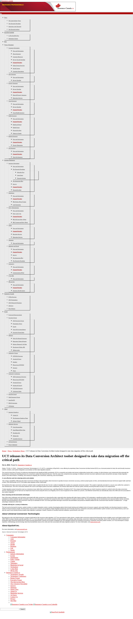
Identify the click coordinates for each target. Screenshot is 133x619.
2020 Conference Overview (19, 376)
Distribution (11, 193)
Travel (12, 542)
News (5, 17)
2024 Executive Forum (18, 320)
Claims (10, 225)
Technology (11, 264)
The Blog (17, 582)
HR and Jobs (12, 281)
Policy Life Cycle (17, 213)
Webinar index (16, 350)
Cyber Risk (11, 275)
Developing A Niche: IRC (19, 347)
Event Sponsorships (17, 427)
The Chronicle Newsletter (15, 23)
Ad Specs (13, 595)
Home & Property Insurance (19, 95)
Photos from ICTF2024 (18, 365)
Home (4, 451)
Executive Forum (13, 317)
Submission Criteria (13, 38)
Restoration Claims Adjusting (20, 341)
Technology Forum (13, 353)
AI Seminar (11, 406)
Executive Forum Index (18, 332)
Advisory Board (16, 421)
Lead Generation (17, 204)
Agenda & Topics (17, 359)
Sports (12, 550)
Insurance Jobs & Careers (19, 290)
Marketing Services (13, 424)
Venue (14, 370)
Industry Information (17, 554)
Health (12, 544)
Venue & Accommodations (19, 329)
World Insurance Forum (14, 397)
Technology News (18, 451)
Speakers (15, 362)
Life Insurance (12, 148)
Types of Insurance (9, 45)
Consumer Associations (18, 71)
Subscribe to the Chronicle (15, 26)
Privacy (12, 599)
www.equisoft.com (22, 529)
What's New (14, 589)
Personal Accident (17, 130)
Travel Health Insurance (18, 112)
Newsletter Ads (16, 433)
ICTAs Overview (13, 297)
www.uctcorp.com (95, 522)
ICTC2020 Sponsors (18, 388)
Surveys (15, 184)
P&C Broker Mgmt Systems (19, 201)
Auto (12, 539)
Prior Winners (12, 308)
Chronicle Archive (21, 178)
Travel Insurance (13, 101)
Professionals (10, 552)
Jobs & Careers (16, 68)
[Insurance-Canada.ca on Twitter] (21, 604)
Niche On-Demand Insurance (20, 338)
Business (13, 546)
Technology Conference (14, 373)
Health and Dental (17, 124)
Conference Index (17, 391)
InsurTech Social (13, 394)
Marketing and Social (14, 246)
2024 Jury (11, 305)
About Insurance (17, 54)
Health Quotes (16, 127)
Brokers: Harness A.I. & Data (20, 344)
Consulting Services (17, 438)
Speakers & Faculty (17, 385)
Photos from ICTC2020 (18, 379)
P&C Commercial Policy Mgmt (20, 222)
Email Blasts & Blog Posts (19, 430)
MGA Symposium (13, 403)
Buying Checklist (17, 80)
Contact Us (15, 415)
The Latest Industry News (15, 20)
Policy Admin (14, 559)
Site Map (13, 601)
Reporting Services (17, 234)
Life (11, 548)
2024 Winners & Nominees (15, 302)
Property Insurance (13, 83)
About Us (13, 591)
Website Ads (15, 435)
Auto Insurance (12, 74)
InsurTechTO (12, 400)
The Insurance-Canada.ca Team (20, 418)
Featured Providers (17, 62)
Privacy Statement (13, 444)
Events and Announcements (15, 314)
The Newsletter (18, 584)
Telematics (11, 240)
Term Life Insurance (18, 157)
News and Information (18, 51)
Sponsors (15, 367)
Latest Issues (20, 175)
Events (6, 311)
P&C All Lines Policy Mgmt (19, 219)
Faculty (14, 326)
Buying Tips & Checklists (19, 59)
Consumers (10, 535)
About (5, 409)
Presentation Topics (17, 323)
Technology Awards (9, 294)
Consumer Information (14, 48)
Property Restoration (18, 145)
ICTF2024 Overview (18, 356)
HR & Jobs (14, 571)
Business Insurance (13, 136)
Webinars (11, 335)
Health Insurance (13, 115)
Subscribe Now (20, 172)
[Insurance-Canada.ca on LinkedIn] (45, 604)
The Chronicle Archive (14, 29)
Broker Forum (15, 578)
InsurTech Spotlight (9, 32)
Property (13, 541)
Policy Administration (14, 207)
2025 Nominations (13, 300)
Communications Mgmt (18, 272)
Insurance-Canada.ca (13, 412)
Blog (5, 41)
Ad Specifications (13, 441)
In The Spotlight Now (14, 35)
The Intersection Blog (18, 181)
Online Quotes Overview (19, 65)
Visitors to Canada (17, 133)
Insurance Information (14, 163)
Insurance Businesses (9, 160)
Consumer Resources (18, 56)
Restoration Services (17, 98)
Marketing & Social (16, 565)
